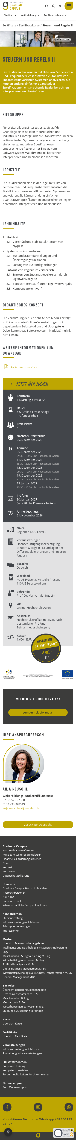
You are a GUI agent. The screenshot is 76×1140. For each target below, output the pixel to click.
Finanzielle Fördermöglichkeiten (22, 859)
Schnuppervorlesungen (17, 926)
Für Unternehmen (53, 15)
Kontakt (7, 867)
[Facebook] (7, 1107)
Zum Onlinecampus (15, 1087)
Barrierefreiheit (12, 901)
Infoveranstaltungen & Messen (21, 922)
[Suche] (46, 6)
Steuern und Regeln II (57, 25)
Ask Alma (8, 896)
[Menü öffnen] (69, 6)
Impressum (9, 871)
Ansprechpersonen (14, 892)
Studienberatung (13, 918)
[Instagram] (38, 1107)
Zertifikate (9, 25)
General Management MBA (19, 977)
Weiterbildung (28, 15)
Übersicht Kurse (12, 1023)
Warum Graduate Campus (18, 850)
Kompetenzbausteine (15, 1070)
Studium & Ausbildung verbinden (23, 1010)
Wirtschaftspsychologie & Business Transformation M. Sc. (37, 972)
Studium (8, 15)
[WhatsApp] (69, 1107)
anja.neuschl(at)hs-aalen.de (21, 808)
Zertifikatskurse (29, 25)
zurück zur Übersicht (38, 825)
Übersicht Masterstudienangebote (23, 943)
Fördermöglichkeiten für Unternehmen (26, 1074)
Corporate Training (14, 1066)
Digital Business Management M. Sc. (24, 968)
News (6, 863)
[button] (60, 6)
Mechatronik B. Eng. (15, 1002)
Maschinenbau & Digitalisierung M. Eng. (27, 956)
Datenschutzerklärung (16, 875)
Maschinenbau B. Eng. (16, 998)
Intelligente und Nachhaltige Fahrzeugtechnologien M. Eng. (35, 949)
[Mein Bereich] (53, 6)
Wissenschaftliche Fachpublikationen (25, 905)
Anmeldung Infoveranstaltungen (22, 1053)
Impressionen (11, 930)
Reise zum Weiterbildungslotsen (22, 854)
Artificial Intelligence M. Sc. (19, 964)
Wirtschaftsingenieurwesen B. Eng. (23, 1006)
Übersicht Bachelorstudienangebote (24, 989)
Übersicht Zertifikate (15, 1036)
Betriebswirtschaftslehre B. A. (20, 994)
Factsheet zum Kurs (23, 367)
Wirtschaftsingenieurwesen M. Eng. (24, 960)
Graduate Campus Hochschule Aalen (25, 888)
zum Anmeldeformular (38, 712)
